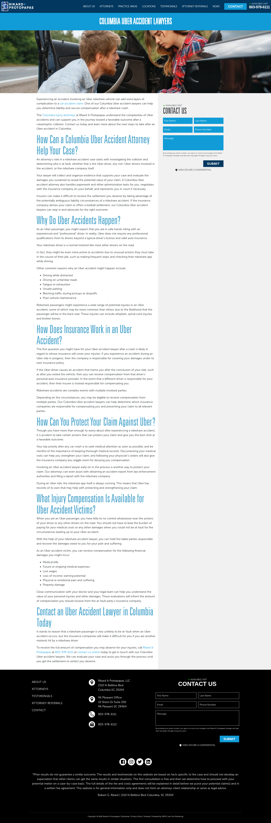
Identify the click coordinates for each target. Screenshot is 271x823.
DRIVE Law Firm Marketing (172, 816)
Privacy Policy (136, 816)
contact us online (88, 652)
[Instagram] (131, 761)
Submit (213, 163)
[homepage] (17, 6)
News (216, 6)
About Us (89, 6)
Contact (235, 6)
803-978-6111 (259, 7)
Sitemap (147, 816)
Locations (148, 6)
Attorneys (106, 6)
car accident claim (71, 103)
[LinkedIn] (148, 761)
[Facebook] (122, 761)
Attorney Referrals (195, 6)
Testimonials (168, 6)
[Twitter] (139, 761)
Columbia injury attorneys (58, 115)
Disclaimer (125, 816)
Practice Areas (127, 6)
